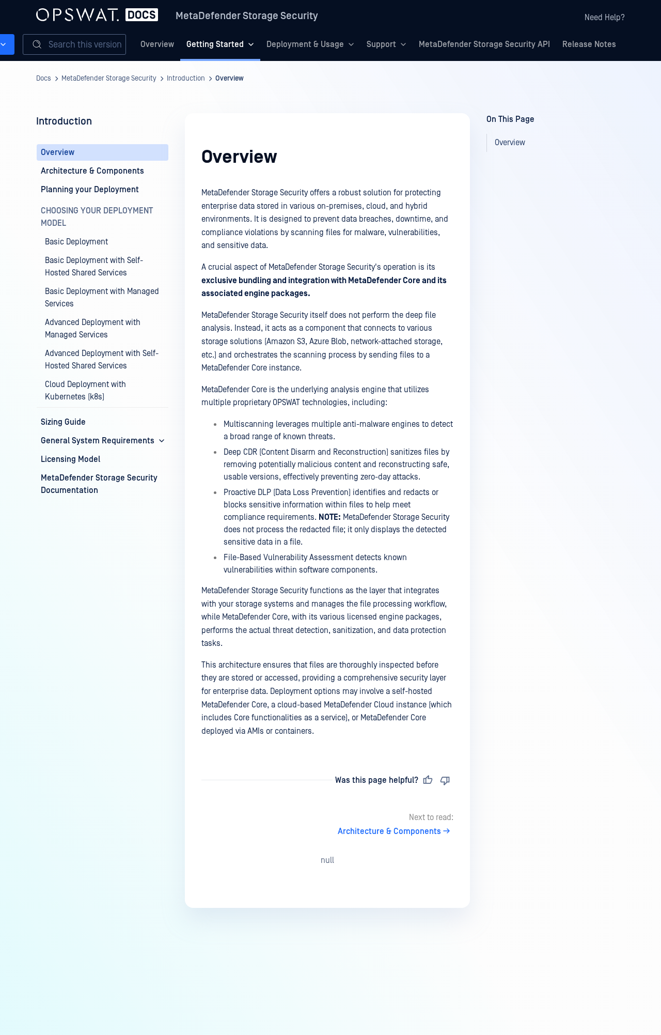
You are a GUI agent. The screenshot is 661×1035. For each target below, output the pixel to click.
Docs (43, 78)
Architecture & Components (389, 831)
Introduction (186, 78)
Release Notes (589, 44)
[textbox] (327, 462)
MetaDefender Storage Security (247, 16)
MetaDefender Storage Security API (484, 44)
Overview (157, 44)
